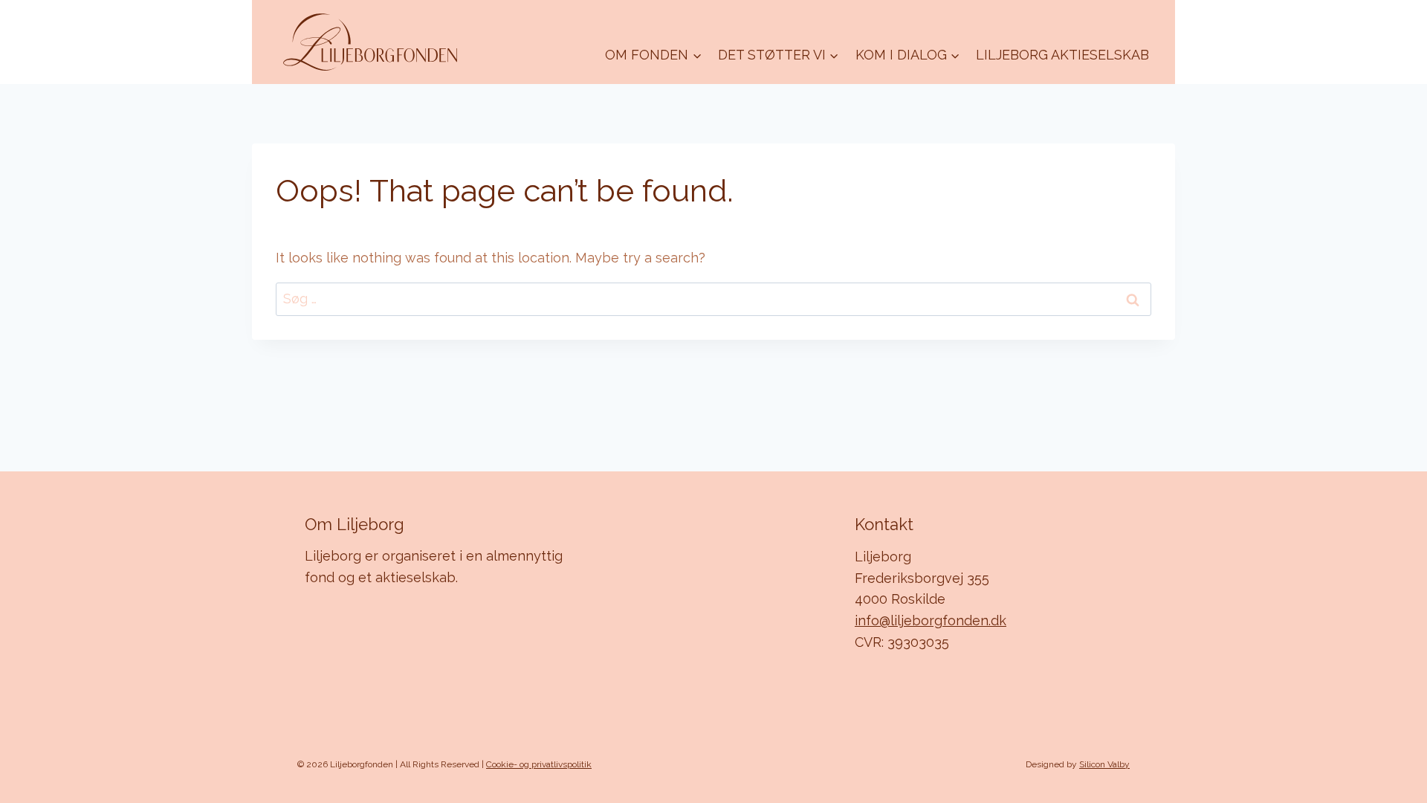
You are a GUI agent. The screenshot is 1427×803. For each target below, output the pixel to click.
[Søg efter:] (713, 298)
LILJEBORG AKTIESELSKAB (1062, 54)
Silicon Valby (1104, 764)
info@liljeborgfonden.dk (930, 620)
